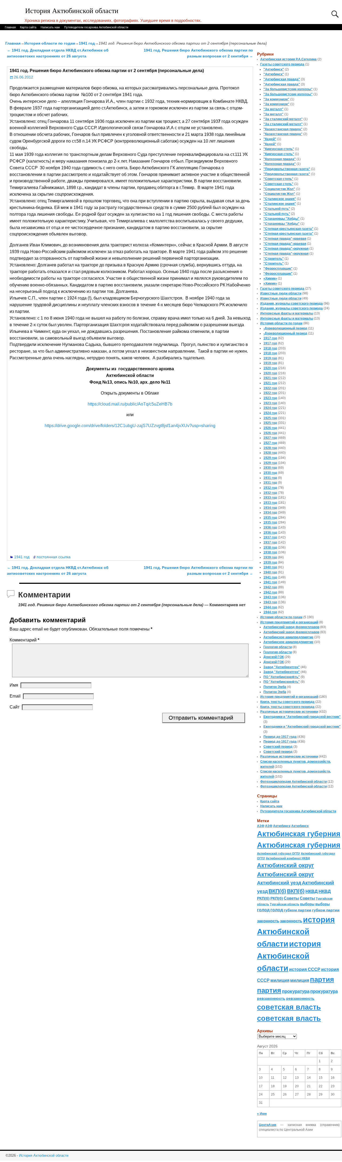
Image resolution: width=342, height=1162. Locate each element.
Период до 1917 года (280, 737)
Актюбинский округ (285, 865)
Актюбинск (281, 826)
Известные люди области (280, 293)
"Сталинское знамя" (279, 199)
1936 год (270, 527)
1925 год (270, 418)
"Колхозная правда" (279, 159)
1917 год (270, 338)
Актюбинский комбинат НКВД (288, 858)
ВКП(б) (277, 891)
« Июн (262, 1114)
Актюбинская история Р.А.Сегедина (288, 59)
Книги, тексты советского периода (287, 702)
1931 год (270, 478)
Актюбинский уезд (279, 882)
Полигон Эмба (274, 687)
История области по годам (49, 43)
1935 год (270, 517)
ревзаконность (271, 998)
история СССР (304, 969)
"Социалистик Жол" (279, 189)
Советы (291, 898)
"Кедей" (269, 139)
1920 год (270, 368)
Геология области (277, 647)
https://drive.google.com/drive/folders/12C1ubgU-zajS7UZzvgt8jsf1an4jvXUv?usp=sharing (130, 425)
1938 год (270, 547)
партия (322, 979)
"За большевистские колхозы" (288, 89)
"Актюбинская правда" (281, 79)
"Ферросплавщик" (278, 268)
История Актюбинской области (71, 11)
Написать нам (50, 27)
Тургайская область (284, 904)
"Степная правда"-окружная (286, 248)
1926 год (270, 428)
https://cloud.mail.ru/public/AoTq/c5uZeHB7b (130, 404)
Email (15, 696)
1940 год (270, 567)
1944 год (270, 607)
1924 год (270, 408)
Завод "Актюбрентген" (281, 667)
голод (263, 910)
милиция (279, 980)
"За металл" (273, 109)
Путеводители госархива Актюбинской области (96, 27)
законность (268, 921)
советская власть (289, 1007)
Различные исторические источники (289, 712)
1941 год (87, 43)
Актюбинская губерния (298, 834)
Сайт (15, 707)
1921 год (270, 378)
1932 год (270, 488)
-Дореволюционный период (285, 328)
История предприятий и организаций (289, 622)
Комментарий (24, 640)
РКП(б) (263, 898)
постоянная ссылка (54, 557)
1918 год (270, 348)
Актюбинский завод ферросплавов (291, 627)
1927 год (270, 438)
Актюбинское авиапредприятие (288, 637)
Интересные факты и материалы (286, 313)
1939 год (270, 557)
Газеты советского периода (282, 64)
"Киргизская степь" (278, 149)
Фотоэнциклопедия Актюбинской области (293, 781)
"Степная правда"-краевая (284, 239)
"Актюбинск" (273, 69)
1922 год (270, 388)
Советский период (278, 747)
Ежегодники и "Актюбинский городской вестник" (302, 717)
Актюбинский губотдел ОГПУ (278, 853)
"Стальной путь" (276, 209)
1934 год (270, 508)
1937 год (270, 537)
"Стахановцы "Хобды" (281, 218)
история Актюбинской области (296, 931)
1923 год (270, 398)
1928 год (270, 448)
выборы (307, 904)
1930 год (270, 468)
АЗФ (260, 826)
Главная (10, 27)
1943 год (270, 597)
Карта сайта (28, 27)
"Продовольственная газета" (286, 169)
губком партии (297, 910)
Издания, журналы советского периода (291, 303)
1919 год (270, 358)
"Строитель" (273, 259)
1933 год (270, 497)
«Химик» (270, 278)
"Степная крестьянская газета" (288, 229)
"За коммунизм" (276, 99)
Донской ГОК (273, 657)
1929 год (270, 458)
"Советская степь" (278, 179)
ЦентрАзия (267, 1125)
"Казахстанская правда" (282, 129)
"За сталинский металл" (283, 119)
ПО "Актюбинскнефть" (281, 677)
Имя (14, 685)
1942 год (270, 587)
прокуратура (295, 991)
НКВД (311, 891)
